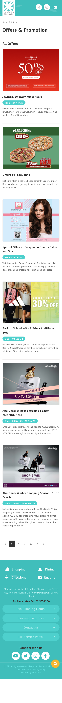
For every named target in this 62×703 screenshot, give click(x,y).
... (24, 543)
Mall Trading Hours (31, 609)
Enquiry (49, 577)
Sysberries (36, 672)
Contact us (31, 627)
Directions (18, 577)
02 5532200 (43, 601)
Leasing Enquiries (31, 618)
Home (5, 22)
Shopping (18, 569)
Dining (50, 569)
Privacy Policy (39, 669)
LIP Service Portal (31, 637)
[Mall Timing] (47, 7)
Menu (55, 7)
